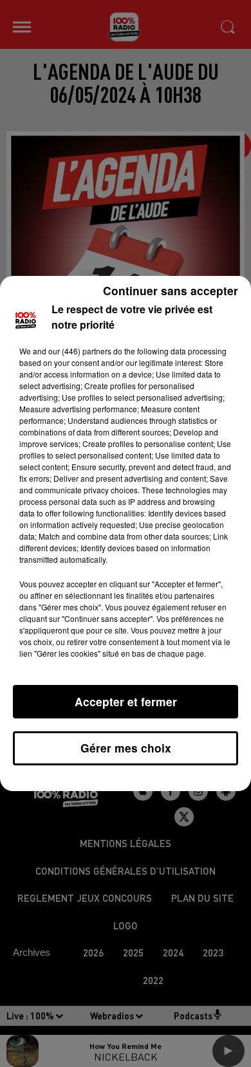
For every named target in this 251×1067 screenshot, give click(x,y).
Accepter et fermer (126, 701)
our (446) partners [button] (79, 350)
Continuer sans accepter (170, 290)
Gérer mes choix (125, 748)
